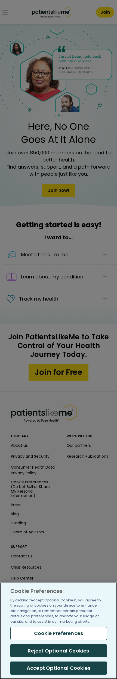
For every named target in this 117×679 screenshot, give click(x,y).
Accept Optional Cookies (58, 668)
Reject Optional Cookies (58, 650)
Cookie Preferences (58, 633)
